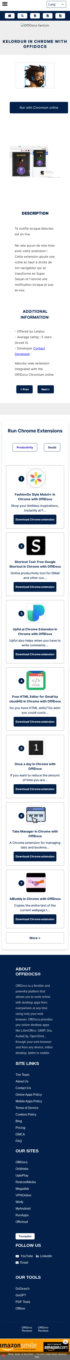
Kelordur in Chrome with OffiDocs (35, 44)
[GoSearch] (22, 16)
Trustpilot (25, 1236)
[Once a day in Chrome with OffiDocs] (37, 756)
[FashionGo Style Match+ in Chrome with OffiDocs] (37, 487)
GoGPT (21, 1295)
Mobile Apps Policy (29, 1101)
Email (24, 1262)
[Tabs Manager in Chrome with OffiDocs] (37, 824)
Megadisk (22, 1188)
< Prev (24, 389)
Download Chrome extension (35, 519)
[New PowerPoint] (60, 16)
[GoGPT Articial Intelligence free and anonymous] (10, 16)
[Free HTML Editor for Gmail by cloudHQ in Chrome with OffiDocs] (37, 689)
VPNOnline (23, 1195)
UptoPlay (22, 1175)
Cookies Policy (26, 1114)
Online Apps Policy (29, 1094)
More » (35, 938)
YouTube (27, 1256)
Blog (19, 1121)
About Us (22, 1081)
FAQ (19, 1141)
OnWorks (22, 1168)
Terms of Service (27, 1108)
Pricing (20, 1127)
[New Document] (35, 16)
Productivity (25, 447)
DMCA (20, 1134)
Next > (45, 389)
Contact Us (23, 1088)
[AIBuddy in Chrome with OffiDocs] (37, 891)
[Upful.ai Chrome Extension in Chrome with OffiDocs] (37, 622)
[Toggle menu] (5, 4)
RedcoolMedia (26, 1182)
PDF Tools (23, 1302)
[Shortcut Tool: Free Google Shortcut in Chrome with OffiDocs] (37, 554)
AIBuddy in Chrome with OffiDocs (35, 899)
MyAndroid (23, 1208)
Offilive (20, 1308)
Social (52, 447)
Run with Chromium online (39, 107)
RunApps (22, 1215)
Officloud (22, 1221)
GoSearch (23, 1288)
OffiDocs (21, 1162)
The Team (22, 1074)
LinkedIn (46, 1256)
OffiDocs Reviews (27, 1329)
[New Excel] (47, 16)
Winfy (19, 1202)
